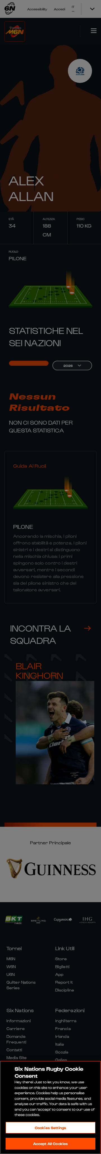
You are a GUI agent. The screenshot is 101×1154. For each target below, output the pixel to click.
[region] (50, 1107)
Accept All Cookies (50, 1143)
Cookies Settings (50, 1128)
